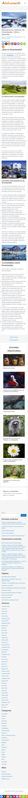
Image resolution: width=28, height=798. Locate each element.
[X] (6, 43)
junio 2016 (4, 685)
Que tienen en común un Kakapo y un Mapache (11, 439)
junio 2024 (4, 608)
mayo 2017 (4, 666)
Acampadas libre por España (9, 576)
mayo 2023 (4, 632)
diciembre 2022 (5, 644)
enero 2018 (4, 659)
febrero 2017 (5, 668)
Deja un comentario (6, 37)
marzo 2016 (5, 692)
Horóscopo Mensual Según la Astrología (12, 592)
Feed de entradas (6, 774)
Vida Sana (4, 764)
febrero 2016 (5, 695)
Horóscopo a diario (6, 590)
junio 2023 (4, 630)
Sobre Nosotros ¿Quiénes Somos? (10, 600)
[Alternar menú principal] (25, 3)
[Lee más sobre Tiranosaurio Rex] (14, 402)
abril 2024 (4, 613)
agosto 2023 (5, 625)
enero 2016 (4, 697)
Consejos (4, 725)
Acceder (4, 771)
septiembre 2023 (6, 623)
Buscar (3, 513)
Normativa (4, 747)
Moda (3, 745)
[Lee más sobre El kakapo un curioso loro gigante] (14, 471)
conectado (17, 493)
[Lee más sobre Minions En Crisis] (14, 360)
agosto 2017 (5, 661)
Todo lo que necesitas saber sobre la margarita (12, 460)
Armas (3, 718)
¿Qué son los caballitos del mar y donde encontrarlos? (13, 390)
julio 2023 (4, 628)
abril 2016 (4, 690)
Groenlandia (10, 55)
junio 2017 (4, 664)
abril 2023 (4, 635)
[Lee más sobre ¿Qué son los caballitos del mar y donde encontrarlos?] (14, 380)
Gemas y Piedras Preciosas (8, 735)
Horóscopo (4, 737)
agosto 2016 (5, 680)
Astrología (4, 721)
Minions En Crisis (9, 368)
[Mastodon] (18, 43)
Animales (4, 716)
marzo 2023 (5, 637)
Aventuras (4, 723)
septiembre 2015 (6, 702)
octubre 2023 (5, 620)
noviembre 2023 (6, 618)
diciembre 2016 (5, 671)
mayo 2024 (4, 611)
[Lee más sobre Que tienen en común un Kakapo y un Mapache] (14, 425)
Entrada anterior (14, 337)
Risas (3, 759)
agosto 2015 (5, 704)
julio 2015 (4, 707)
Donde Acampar (6, 730)
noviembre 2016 (6, 673)
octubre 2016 (5, 676)
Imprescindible (5, 740)
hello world (4, 543)
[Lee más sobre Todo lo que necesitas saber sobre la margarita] (14, 450)
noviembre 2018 (6, 654)
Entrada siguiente (14, 340)
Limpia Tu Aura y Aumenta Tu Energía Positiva (13, 535)
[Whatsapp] (24, 43)
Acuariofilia (4, 713)
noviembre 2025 (6, 606)
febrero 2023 (5, 640)
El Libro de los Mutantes (8, 533)
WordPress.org (5, 778)
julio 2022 (4, 652)
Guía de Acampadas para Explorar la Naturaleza (14, 588)
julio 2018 (4, 656)
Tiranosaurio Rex (9, 411)
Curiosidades (5, 728)
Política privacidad (6, 597)
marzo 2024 (5, 616)
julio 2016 (4, 683)
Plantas (3, 754)
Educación (4, 733)
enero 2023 (4, 642)
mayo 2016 (4, 688)
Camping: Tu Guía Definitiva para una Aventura (13, 583)
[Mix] (21, 43)
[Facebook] (3, 43)
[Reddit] (9, 43)
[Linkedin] (12, 43)
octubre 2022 (5, 649)
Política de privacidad (7, 595)
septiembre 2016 (6, 678)
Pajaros (3, 749)
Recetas (4, 757)
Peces (3, 752)
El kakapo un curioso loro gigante (11, 481)
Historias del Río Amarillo (8, 530)
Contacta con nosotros (7, 585)
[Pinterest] (15, 43)
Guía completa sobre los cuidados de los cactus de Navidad (13, 550)
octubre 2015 (5, 700)
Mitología (4, 742)
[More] (3, 46)
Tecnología (4, 761)
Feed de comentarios (7, 776)
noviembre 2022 (6, 647)
